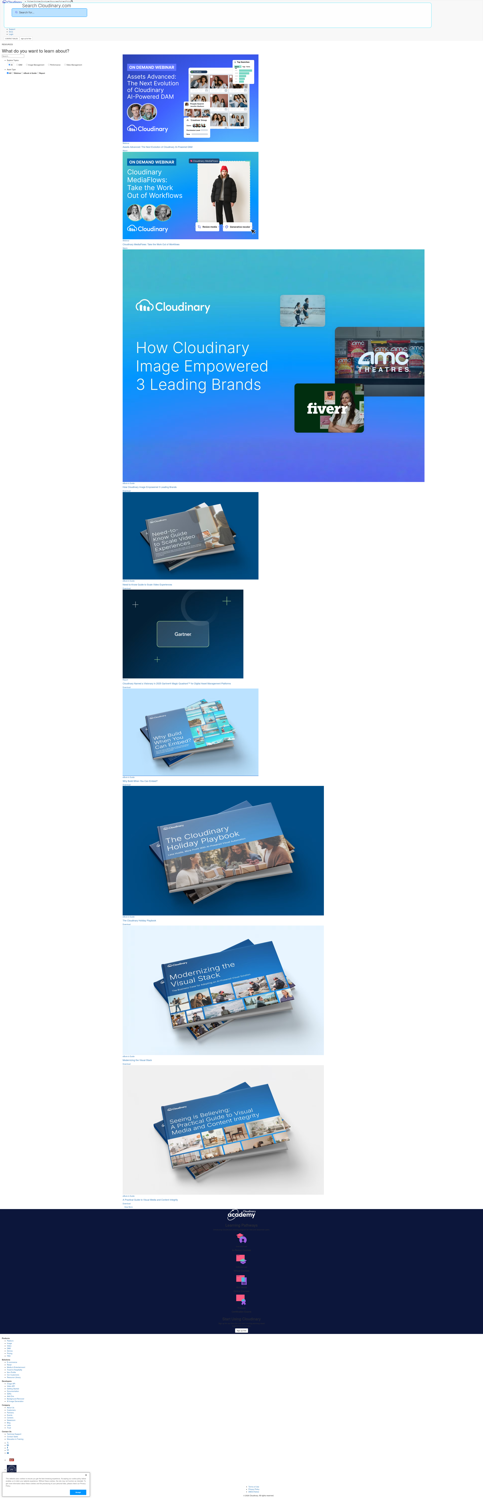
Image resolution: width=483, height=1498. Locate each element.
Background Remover (15, 1398)
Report (42, 73)
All (11, 65)
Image (9, 1343)
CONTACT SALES (11, 38)
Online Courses (241, 1291)
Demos (10, 1351)
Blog (8, 1422)
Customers (11, 1410)
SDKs (9, 1393)
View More (128, 1207)
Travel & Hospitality (14, 1369)
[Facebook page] (7, 1448)
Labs (9, 1425)
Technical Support (14, 1434)
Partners (10, 1412)
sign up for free (26, 38)
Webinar (17, 73)
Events (9, 1415)
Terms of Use (253, 1486)
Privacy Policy (253, 1489)
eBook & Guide (30, 73)
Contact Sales (12, 1436)
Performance (55, 65)
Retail (9, 1364)
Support (12, 29)
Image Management (36, 65)
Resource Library (14, 1377)
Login (11, 34)
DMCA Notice (253, 1491)
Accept (78, 1492)
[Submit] (16, 12)
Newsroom (11, 1420)
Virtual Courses (241, 1270)
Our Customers (13, 1375)
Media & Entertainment (16, 1367)
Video (9, 1346)
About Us (10, 1407)
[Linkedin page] (8, 1445)
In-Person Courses (241, 1250)
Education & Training (15, 1439)
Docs (11, 31)
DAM (20, 65)
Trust (9, 1427)
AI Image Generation (15, 1401)
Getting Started (13, 1388)
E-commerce (12, 1362)
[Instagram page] (8, 1450)
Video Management (74, 65)
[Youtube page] (8, 1453)
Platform (10, 1340)
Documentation (13, 1391)
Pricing (9, 1353)
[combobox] (49, 13)
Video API (11, 1386)
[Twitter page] (8, 1443)
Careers (10, 1417)
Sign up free (241, 1330)
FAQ (8, 1356)
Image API (11, 1383)
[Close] (86, 1475)
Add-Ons (10, 1396)
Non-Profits (11, 1372)
